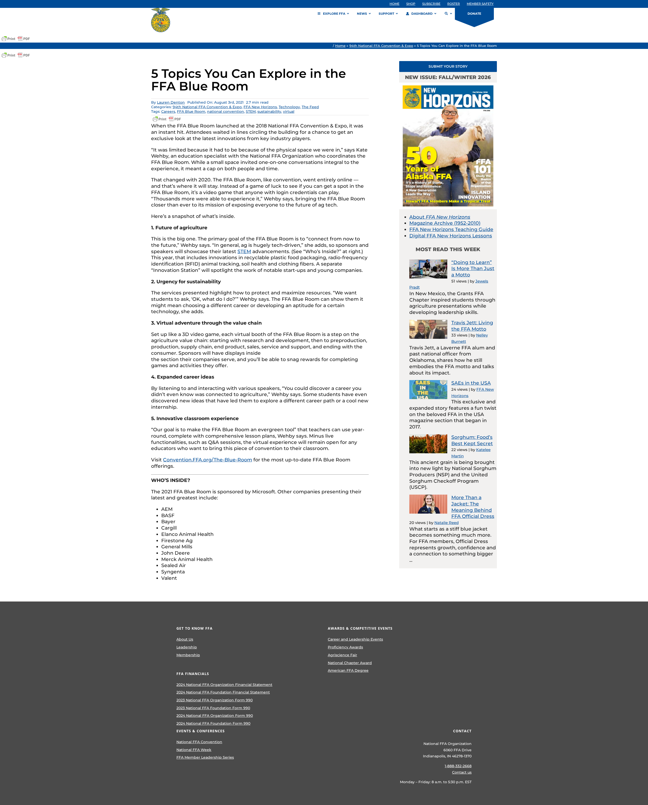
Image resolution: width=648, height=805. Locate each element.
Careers (168, 111)
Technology (289, 107)
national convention (225, 111)
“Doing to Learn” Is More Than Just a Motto (472, 268)
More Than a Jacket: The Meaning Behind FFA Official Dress (472, 507)
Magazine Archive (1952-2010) (444, 223)
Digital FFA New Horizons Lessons (450, 236)
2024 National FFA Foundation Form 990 (213, 723)
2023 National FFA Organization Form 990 (214, 700)
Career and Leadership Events (355, 639)
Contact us (462, 772)
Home (340, 46)
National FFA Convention (199, 742)
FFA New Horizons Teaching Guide (451, 229)
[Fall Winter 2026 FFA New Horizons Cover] (448, 85)
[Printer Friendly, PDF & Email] (15, 39)
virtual (288, 111)
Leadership (186, 647)
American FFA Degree (348, 670)
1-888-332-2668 (458, 766)
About (439, 217)
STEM (251, 111)
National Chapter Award (350, 663)
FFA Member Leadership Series (205, 757)
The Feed (310, 107)
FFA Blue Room (191, 111)
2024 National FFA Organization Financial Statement (224, 684)
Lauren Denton (171, 102)
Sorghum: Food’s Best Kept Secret (472, 440)
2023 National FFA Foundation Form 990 (213, 708)
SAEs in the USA (471, 383)
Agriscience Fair (342, 655)
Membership (188, 655)
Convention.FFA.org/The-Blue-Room (207, 460)
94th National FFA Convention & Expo (381, 46)
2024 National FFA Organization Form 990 (214, 715)
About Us (184, 639)
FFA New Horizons (260, 107)
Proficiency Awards (345, 647)
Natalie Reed (446, 522)
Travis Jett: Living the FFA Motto (472, 326)
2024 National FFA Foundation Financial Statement (223, 692)
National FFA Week (193, 749)
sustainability (269, 111)
